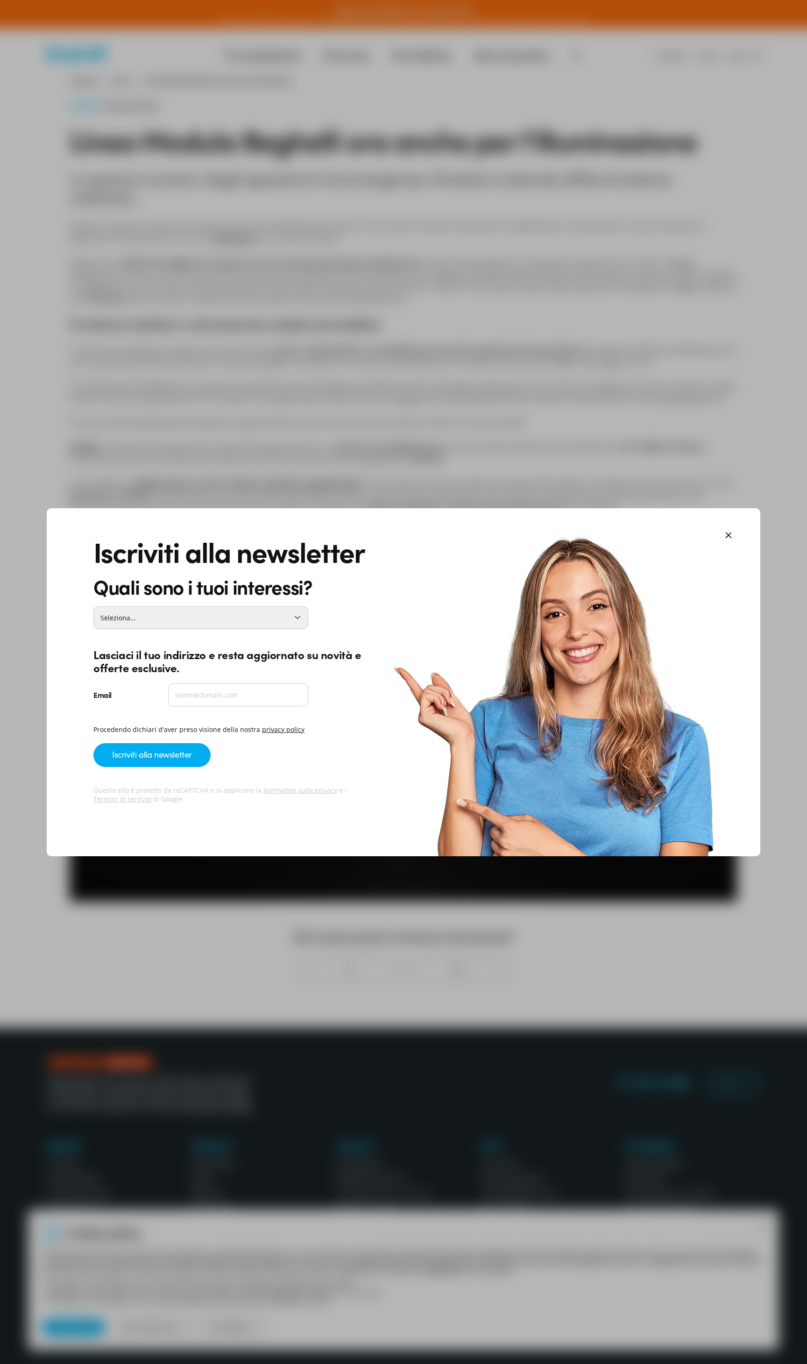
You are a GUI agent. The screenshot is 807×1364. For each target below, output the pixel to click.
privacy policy (283, 729)
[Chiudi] (728, 536)
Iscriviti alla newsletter (152, 754)
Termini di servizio (122, 799)
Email (102, 694)
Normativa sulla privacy (300, 790)
